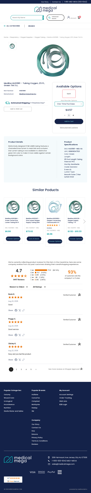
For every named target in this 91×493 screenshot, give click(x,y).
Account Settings (66, 394)
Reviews (35, 444)
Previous (4, 221)
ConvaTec (36, 398)
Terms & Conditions (40, 441)
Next (84, 221)
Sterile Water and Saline (13, 411)
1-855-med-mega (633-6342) (75, 2)
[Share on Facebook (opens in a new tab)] (16, 311)
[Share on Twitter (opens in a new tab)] (19, 310)
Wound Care (9, 398)
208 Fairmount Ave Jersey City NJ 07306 (69, 457)
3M (33, 411)
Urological (8, 401)
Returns (35, 434)
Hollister (35, 394)
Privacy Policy (37, 437)
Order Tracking (65, 398)
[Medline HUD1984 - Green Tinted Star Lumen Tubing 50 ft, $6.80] (13, 207)
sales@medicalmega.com (63, 464)
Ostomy (7, 394)
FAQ (33, 431)
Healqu (34, 408)
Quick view (13, 220)
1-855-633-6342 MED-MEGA (64, 460)
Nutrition (7, 408)
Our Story (44, 2)
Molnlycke (36, 404)
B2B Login (63, 404)
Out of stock (34, 239)
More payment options (69, 127)
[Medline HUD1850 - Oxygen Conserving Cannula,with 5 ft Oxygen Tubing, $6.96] (55, 207)
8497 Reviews (21, 280)
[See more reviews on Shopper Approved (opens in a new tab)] (23, 310)
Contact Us (56, 2)
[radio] (45, 270)
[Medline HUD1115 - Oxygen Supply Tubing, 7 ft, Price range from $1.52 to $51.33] (76, 207)
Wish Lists (63, 401)
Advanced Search (55, 17)
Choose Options (13, 239)
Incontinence (9, 404)
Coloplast (36, 401)
